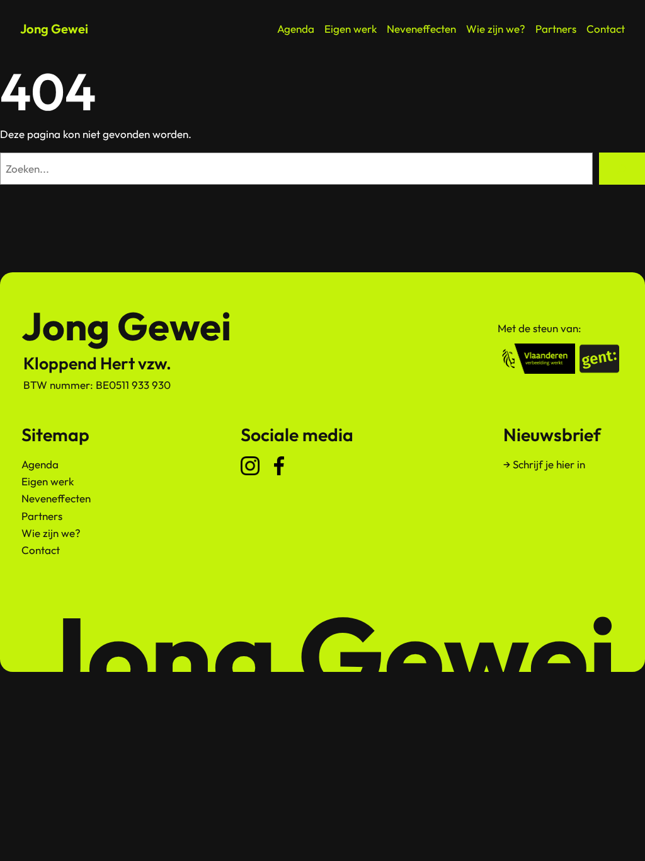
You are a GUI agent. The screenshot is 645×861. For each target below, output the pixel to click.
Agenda (40, 464)
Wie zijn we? (51, 532)
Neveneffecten (56, 498)
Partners (41, 515)
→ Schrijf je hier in (544, 464)
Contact (40, 550)
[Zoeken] (622, 169)
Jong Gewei (54, 29)
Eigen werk (47, 481)
